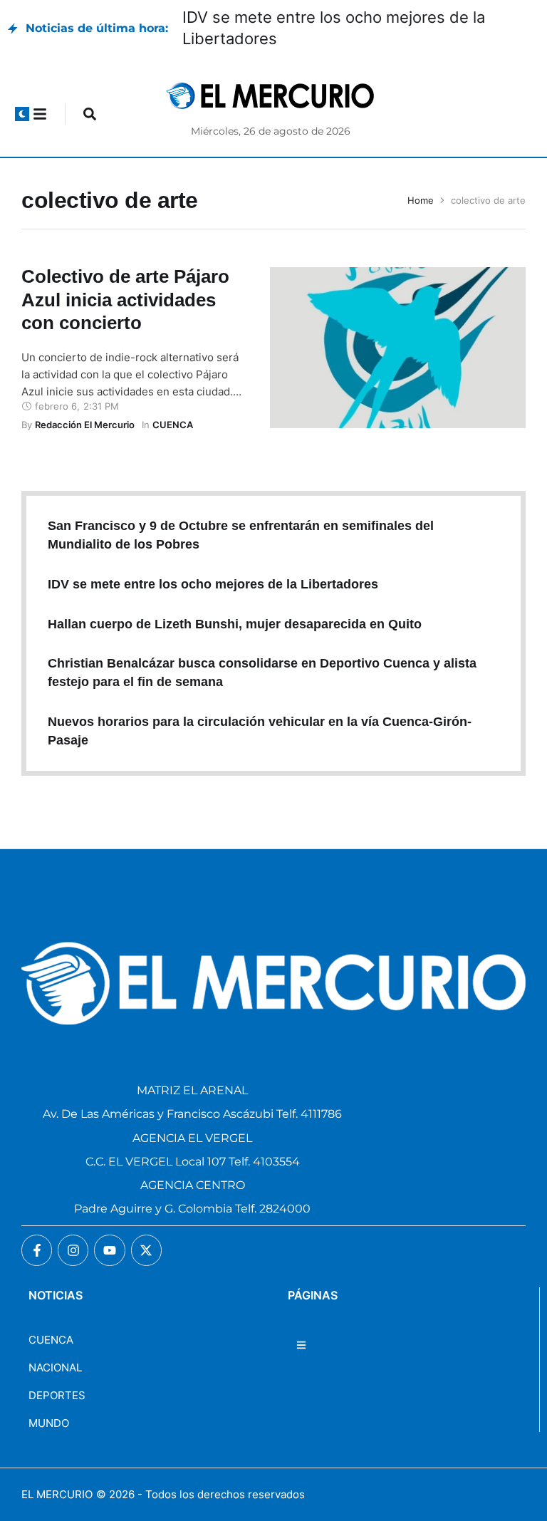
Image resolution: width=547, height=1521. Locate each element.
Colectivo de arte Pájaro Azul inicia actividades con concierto (125, 300)
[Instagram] (73, 1250)
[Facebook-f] (36, 1250)
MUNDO (48, 1423)
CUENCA (50, 1339)
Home (420, 200)
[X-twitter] (146, 1250)
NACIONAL (55, 1367)
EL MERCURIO (57, 1494)
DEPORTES (56, 1395)
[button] (22, 114)
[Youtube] (109, 1250)
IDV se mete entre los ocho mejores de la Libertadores (213, 584)
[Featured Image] (398, 347)
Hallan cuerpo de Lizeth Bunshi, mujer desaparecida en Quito (235, 624)
